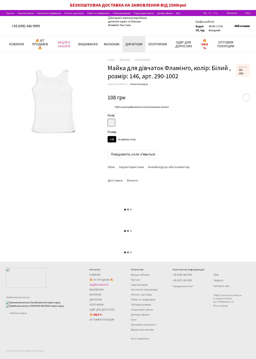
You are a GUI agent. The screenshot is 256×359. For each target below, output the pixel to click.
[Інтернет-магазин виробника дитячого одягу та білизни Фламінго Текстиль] (26, 277)
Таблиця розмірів (122, 13)
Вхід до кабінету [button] (140, 274)
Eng (215, 13)
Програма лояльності (143, 324)
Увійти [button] (118, 106)
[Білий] (111, 122)
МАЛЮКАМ (111, 44)
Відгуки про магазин (142, 329)
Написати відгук (139, 84)
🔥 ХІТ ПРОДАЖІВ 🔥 (40, 44)
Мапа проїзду (220, 305)
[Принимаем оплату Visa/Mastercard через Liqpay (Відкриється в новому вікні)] (33, 302)
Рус (210, 13)
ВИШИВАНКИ (88, 44)
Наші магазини (26, 13)
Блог (178, 13)
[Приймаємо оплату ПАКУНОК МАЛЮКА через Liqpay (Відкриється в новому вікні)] (35, 305)
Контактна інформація (49, 13)
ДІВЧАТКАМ (133, 44)
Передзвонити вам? (183, 286)
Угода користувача (144, 13)
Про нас (10, 13)
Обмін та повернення (98, 13)
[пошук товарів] (247, 44)
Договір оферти (165, 13)
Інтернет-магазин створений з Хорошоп (25, 350)
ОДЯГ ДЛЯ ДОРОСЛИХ (183, 44)
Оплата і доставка (74, 13)
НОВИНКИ (16, 44)
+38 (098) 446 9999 (26, 26)
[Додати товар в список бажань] (246, 97)
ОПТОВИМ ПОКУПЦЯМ (225, 44)
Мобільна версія (18, 313)
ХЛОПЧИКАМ (157, 44)
